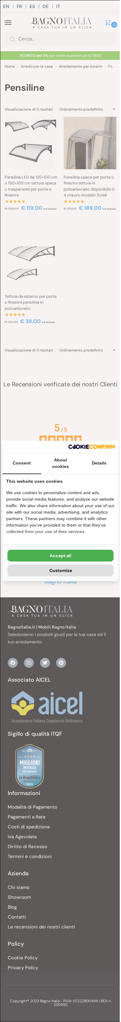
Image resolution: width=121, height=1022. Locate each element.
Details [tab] (99, 463)
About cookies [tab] (60, 463)
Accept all (60, 555)
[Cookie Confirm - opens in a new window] (91, 446)
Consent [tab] (22, 463)
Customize (60, 570)
